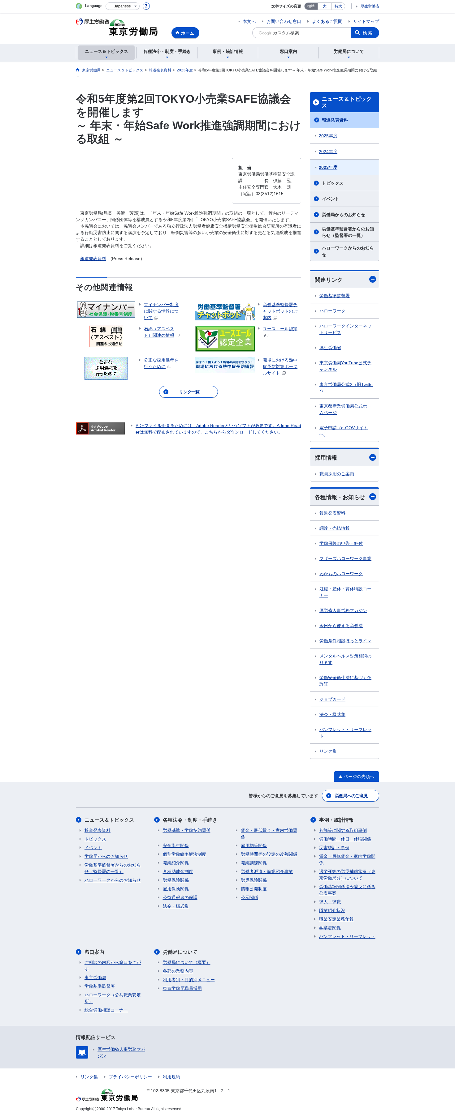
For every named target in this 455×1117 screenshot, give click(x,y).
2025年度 (328, 135)
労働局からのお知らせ (343, 214)
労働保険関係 (176, 880)
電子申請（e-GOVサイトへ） (343, 431)
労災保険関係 (254, 880)
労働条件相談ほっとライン (345, 640)
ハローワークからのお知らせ (348, 251)
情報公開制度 (254, 888)
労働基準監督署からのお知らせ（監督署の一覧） (348, 232)
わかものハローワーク (341, 573)
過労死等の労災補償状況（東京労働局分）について (347, 874)
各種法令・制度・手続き (190, 820)
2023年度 (328, 167)
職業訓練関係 (254, 862)
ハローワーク (332, 310)
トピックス (333, 183)
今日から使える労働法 (341, 625)
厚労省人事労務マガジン (343, 610)
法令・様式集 (332, 714)
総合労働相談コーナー (106, 1010)
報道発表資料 (93, 258)
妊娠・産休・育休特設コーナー (345, 592)
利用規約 (171, 1076)
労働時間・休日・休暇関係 (345, 839)
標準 (311, 6)
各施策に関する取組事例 (343, 830)
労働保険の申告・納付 (341, 543)
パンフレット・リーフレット (345, 732)
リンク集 (328, 751)
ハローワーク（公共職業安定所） (112, 998)
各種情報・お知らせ (340, 497)
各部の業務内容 (178, 971)
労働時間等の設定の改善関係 (269, 854)
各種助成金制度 (178, 871)
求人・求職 (330, 901)
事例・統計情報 (336, 820)
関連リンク (329, 280)
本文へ (249, 21)
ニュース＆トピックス (347, 102)
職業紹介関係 (176, 862)
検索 (368, 32)
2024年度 (328, 151)
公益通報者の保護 (180, 897)
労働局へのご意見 (351, 795)
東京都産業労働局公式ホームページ (345, 409)
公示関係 (249, 897)
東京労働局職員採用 (182, 988)
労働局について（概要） (186, 962)
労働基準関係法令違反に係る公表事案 (347, 890)
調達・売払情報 (334, 528)
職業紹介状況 (332, 910)
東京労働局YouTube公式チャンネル (345, 366)
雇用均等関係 (254, 845)
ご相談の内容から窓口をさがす (112, 965)
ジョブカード (332, 699)
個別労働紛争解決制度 (184, 854)
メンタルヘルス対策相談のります (345, 659)
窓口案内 (94, 952)
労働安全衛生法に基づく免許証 (345, 681)
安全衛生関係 (176, 845)
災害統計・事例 (334, 847)
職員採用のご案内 (336, 473)
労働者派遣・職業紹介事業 (267, 871)
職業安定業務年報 (336, 919)
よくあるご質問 (327, 21)
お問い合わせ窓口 (283, 21)
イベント (330, 198)
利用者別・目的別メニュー (189, 979)
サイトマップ (366, 21)
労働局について (180, 952)
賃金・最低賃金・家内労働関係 (269, 833)
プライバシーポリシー (130, 1076)
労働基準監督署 (334, 295)
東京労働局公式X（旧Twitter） (346, 387)
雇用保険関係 (176, 888)
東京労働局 (95, 977)
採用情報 (326, 458)
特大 (338, 6)
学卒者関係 (330, 927)
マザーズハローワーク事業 (345, 558)
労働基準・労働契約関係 (186, 830)
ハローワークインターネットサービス (345, 329)
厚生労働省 (370, 6)
